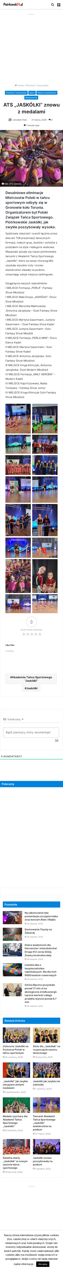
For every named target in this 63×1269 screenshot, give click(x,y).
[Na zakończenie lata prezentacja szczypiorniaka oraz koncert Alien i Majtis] (12, 917)
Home (20, 85)
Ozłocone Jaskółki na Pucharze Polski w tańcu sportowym (15, 1049)
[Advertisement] (31, 47)
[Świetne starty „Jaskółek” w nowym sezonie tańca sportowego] (16, 1146)
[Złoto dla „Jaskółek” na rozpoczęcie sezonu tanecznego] (46, 1035)
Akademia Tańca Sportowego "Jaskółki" (32, 678)
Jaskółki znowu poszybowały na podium (42, 1161)
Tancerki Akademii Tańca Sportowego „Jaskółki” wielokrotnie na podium (44, 1123)
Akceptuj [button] (42, 1264)
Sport (32, 92)
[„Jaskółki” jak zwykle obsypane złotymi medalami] (16, 1070)
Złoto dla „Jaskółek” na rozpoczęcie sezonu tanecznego (46, 1049)
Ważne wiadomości (46, 92)
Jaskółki (31, 688)
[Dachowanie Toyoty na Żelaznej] (12, 934)
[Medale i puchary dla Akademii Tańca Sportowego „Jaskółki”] (16, 1105)
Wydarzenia (31, 97)
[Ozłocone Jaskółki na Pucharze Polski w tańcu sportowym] (16, 1035)
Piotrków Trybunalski (37, 85)
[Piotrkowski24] (13, 4)
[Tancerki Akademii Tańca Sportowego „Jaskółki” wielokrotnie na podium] (46, 1105)
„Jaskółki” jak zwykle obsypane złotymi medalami (15, 1084)
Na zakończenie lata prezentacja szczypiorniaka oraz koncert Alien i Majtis (41, 916)
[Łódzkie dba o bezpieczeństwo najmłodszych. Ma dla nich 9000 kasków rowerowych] (12, 969)
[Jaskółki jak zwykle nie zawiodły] (46, 1070)
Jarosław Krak (20, 119)
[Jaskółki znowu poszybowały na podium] (46, 1146)
